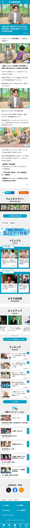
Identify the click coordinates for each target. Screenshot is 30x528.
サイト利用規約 (21, 510)
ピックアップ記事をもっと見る (15, 339)
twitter (8, 490)
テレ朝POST (15, 2)
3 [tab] (15, 335)
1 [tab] (12, 335)
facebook (15, 490)
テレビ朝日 (6, 505)
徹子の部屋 (12, 164)
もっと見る (15, 402)
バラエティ (7, 272)
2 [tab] (14, 335)
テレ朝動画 (20, 505)
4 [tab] (17, 335)
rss (21, 490)
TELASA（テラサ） (23, 178)
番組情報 (12, 223)
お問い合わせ (6, 510)
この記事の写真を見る (15, 216)
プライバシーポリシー (9, 515)
